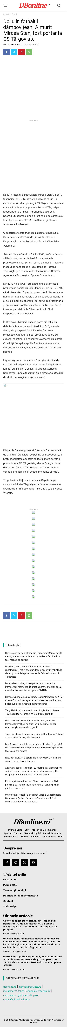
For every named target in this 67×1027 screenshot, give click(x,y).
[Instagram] (15, 862)
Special (7, 951)
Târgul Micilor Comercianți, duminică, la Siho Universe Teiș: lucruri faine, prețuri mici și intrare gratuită (32, 712)
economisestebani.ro (38, 991)
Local (6, 933)
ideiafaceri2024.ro (13, 991)
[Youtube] (33, 862)
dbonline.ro (9, 986)
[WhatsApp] (29, 52)
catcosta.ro (9, 995)
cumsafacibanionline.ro (16, 999)
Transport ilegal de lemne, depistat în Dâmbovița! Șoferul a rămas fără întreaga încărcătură (34, 736)
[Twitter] (14, 52)
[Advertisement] (33, 155)
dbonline (15, 44)
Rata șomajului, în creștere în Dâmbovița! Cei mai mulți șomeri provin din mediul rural (33, 759)
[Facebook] (6, 52)
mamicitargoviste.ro (30, 986)
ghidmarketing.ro (28, 995)
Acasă (6, 14)
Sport (14, 14)
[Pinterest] (21, 52)
